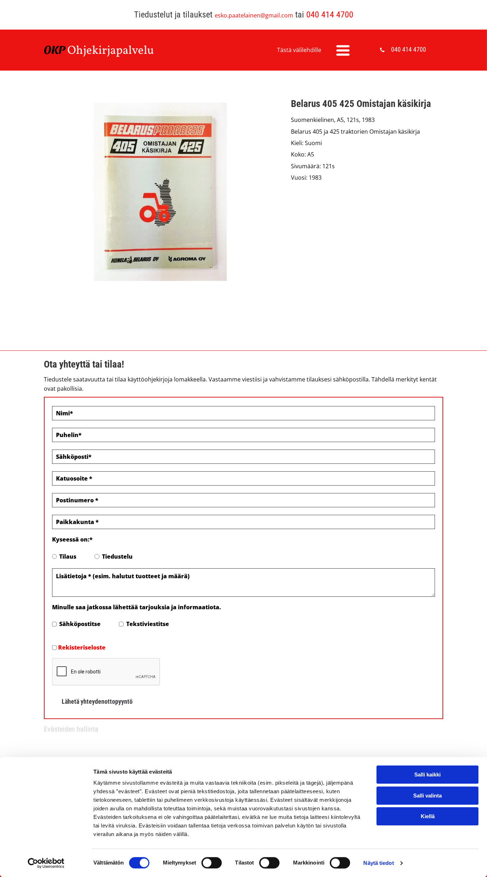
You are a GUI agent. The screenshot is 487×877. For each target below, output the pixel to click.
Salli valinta (427, 796)
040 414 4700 (329, 15)
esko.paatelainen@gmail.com (254, 15)
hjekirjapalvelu (115, 51)
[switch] (211, 862)
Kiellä (428, 816)
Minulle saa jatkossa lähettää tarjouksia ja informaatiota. (136, 607)
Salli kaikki (427, 774)
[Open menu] (343, 50)
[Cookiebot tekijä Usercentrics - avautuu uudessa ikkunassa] (46, 863)
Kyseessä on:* (72, 539)
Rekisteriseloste (82, 647)
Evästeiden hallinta (71, 729)
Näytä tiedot (378, 863)
